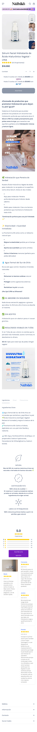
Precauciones (24, 400)
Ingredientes (6, 400)
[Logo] (18, 3)
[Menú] (3, 4)
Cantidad (5, 71)
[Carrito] (34, 4)
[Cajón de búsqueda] (30, 4)
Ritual (15, 400)
